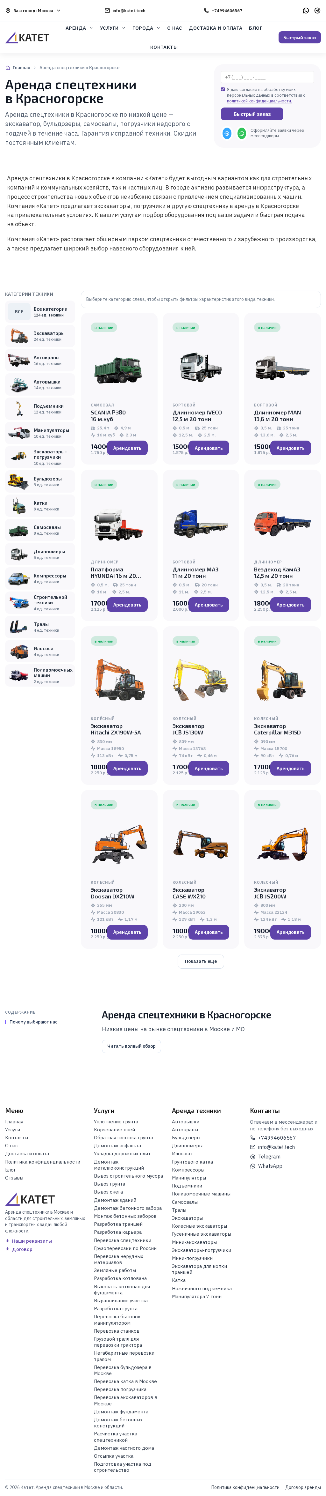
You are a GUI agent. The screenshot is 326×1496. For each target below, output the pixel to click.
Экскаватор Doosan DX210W (112, 892)
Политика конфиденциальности (245, 1487)
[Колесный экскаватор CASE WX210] (201, 844)
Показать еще (201, 961)
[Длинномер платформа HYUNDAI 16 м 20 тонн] (119, 523)
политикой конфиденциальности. (259, 101)
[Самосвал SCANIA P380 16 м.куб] (119, 366)
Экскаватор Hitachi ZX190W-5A (116, 729)
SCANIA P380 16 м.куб (108, 415)
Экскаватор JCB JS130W (188, 729)
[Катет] (27, 37)
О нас (174, 28)
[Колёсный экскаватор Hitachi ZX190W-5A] (119, 680)
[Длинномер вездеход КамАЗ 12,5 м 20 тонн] (282, 523)
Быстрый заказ (299, 37)
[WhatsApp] (305, 10)
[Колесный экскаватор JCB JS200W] (282, 844)
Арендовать (127, 448)
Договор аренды (303, 1487)
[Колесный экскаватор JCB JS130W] (201, 680)
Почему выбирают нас (34, 1022)
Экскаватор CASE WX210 (189, 892)
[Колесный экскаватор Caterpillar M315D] (282, 680)
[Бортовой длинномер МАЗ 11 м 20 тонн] (201, 523)
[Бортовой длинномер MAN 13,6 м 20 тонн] (282, 366)
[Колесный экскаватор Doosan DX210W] (119, 844)
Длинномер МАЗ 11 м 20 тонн (195, 572)
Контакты (164, 47)
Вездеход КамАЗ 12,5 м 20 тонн (277, 572)
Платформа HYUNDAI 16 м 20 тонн (113, 575)
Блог (255, 28)
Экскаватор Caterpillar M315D (277, 729)
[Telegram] (317, 10)
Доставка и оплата (216, 28)
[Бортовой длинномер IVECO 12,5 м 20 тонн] (201, 366)
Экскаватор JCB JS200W (270, 892)
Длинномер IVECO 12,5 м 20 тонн (197, 415)
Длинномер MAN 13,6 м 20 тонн (277, 415)
